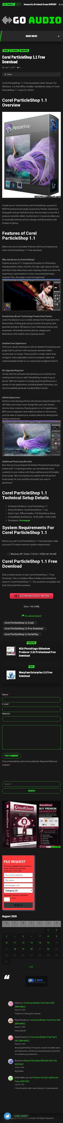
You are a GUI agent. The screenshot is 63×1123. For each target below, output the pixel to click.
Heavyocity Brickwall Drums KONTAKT (40, 4)
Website (6, 714)
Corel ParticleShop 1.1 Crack (19, 622)
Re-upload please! (33, 616)
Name (5, 694)
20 (31, 949)
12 (23, 943)
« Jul (31, 967)
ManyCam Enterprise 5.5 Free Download (35, 674)
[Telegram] (7, 1116)
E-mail (6, 704)
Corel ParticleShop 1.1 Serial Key (21, 634)
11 (15, 943)
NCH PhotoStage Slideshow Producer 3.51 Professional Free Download (37, 652)
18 (15, 949)
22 (48, 949)
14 (40, 943)
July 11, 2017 (10, 68)
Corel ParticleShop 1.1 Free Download (23, 59)
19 (23, 949)
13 (31, 943)
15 (48, 943)
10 (6, 943)
